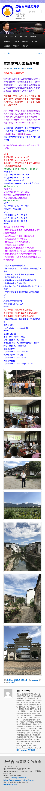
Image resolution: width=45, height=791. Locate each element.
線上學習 (35, 41)
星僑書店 (25, 46)
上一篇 (6, 53)
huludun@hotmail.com (18, 778)
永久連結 (12, 682)
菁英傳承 (7, 41)
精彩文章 (13, 36)
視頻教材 (25, 41)
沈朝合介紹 (23, 36)
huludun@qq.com (28, 780)
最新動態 (17, 680)
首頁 (5, 36)
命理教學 (33, 36)
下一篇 (39, 53)
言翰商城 (7, 46)
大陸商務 (16, 41)
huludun (29, 68)
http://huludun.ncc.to (10, 784)
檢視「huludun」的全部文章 (26, 750)
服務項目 (16, 46)
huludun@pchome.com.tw (12, 780)
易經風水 (10, 680)
